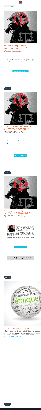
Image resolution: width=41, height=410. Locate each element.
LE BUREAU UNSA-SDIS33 (11, 50)
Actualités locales (8, 51)
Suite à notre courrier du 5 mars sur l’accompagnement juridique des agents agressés (20, 141)
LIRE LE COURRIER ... (20, 247)
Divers (22, 216)
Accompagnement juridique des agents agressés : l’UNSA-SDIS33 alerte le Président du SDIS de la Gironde (18, 212)
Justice (22, 132)
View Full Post (7, 88)
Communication (19, 51)
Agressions (14, 51)
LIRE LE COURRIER (20, 155)
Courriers (19, 132)
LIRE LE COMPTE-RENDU (20, 71)
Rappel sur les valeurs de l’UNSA (16, 328)
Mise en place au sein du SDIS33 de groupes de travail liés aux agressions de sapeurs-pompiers (19, 47)
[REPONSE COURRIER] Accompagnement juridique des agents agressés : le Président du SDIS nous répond (18, 128)
